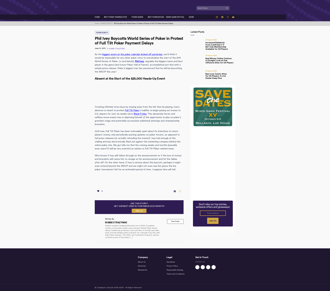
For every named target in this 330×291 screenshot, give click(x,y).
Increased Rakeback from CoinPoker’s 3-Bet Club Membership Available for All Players (216, 46)
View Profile (175, 221)
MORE (191, 17)
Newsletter (142, 270)
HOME (97, 17)
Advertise (142, 266)
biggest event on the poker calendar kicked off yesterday (132, 54)
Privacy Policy (172, 266)
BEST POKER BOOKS (156, 17)
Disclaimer (171, 262)
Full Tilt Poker (132, 110)
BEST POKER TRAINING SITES (115, 17)
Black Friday (140, 114)
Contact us (200, 262)
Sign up (139, 211)
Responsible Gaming (175, 270)
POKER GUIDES (137, 17)
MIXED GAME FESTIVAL (175, 17)
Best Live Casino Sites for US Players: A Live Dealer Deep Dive (216, 76)
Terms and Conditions (176, 274)
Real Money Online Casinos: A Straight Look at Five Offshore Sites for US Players (219, 61)
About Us (142, 262)
